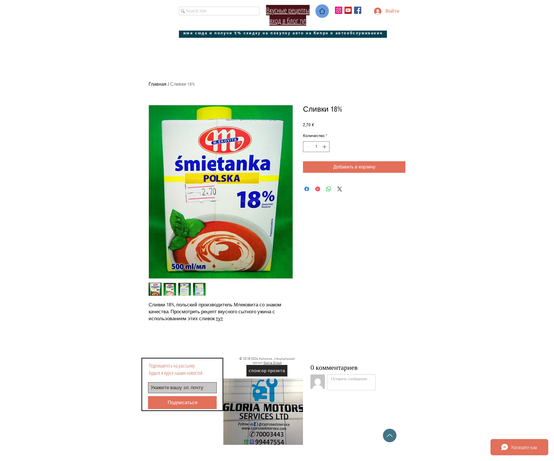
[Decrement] (307, 147)
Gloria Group (272, 363)
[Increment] (325, 147)
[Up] (389, 435)
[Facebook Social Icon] (357, 10)
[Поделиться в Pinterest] (317, 188)
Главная (157, 84)
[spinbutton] (316, 147)
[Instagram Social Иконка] (338, 10)
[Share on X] (339, 188)
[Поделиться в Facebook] (306, 188)
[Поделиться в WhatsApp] (328, 188)
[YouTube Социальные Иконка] (348, 10)
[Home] (322, 11)
